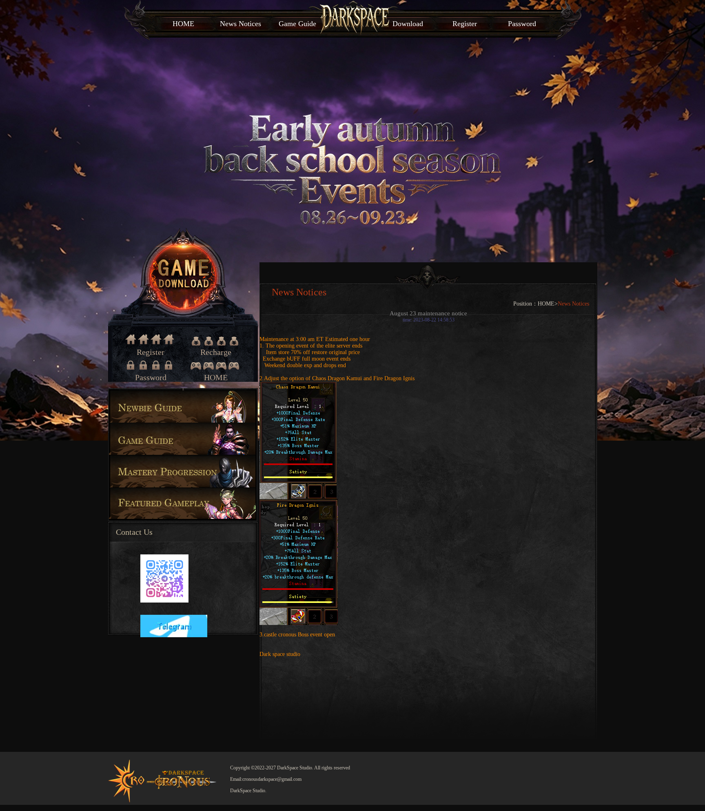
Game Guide (297, 24)
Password (522, 24)
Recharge (216, 341)
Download (407, 24)
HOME (183, 24)
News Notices (240, 24)
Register (464, 24)
